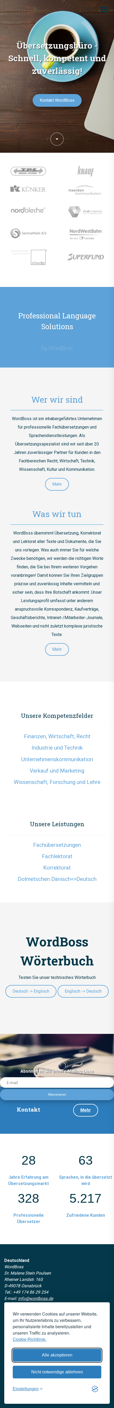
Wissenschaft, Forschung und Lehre (57, 782)
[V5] (85, 215)
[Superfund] (85, 261)
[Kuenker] (28, 192)
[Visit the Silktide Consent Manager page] (95, 1389)
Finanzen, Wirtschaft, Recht (57, 736)
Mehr (57, 484)
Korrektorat (57, 868)
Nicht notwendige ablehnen (57, 1372)
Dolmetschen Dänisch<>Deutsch (57, 879)
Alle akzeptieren (57, 1355)
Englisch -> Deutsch (83, 991)
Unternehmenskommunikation (57, 759)
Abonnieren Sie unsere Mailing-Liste (57, 1071)
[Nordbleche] (28, 214)
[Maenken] (85, 194)
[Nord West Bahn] (85, 238)
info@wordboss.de (35, 1298)
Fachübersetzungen (57, 845)
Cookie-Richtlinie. (29, 1339)
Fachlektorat (57, 856)
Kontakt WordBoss (57, 100)
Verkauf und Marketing (57, 771)
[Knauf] (85, 175)
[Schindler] (28, 261)
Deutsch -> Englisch (30, 991)
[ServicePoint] (28, 237)
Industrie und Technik (57, 748)
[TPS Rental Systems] (28, 175)
